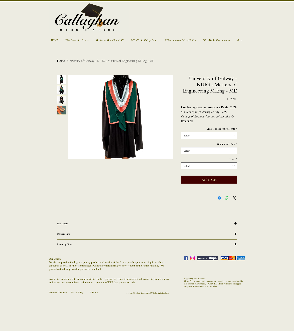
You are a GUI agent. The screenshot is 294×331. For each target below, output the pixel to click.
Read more (187, 121)
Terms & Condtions (58, 292)
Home (61, 61)
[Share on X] (234, 198)
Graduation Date (227, 144)
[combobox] (209, 135)
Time (233, 159)
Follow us (94, 292)
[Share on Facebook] (219, 198)
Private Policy (77, 292)
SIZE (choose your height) (222, 128)
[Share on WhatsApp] (226, 198)
